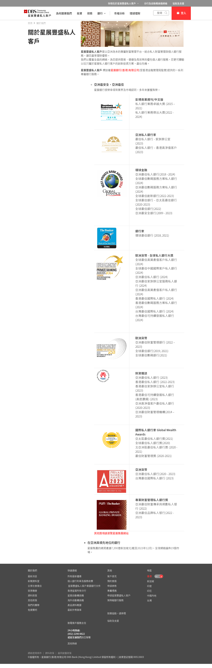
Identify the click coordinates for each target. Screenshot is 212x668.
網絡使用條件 (35, 653)
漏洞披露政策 (65, 653)
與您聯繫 (86, 637)
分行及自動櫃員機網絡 (155, 3)
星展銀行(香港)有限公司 (125, 70)
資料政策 (49, 653)
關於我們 (41, 23)
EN (156, 576)
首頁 (30, 23)
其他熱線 (72, 643)
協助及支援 (178, 3)
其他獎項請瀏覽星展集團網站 (111, 533)
